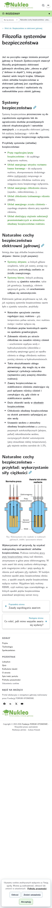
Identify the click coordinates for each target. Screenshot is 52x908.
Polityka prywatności (11, 679)
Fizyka (5, 643)
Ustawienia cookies (10, 683)
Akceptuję (26, 901)
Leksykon (6, 661)
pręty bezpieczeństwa (12, 556)
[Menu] (48, 5)
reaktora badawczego (16, 133)
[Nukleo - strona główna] (17, 713)
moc (21, 316)
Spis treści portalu (10, 676)
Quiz (4, 665)
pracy (42, 552)
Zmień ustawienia (32, 894)
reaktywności (20, 176)
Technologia (7, 646)
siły (26, 572)
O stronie (6, 672)
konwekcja (28, 285)
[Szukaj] (43, 5)
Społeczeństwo (8, 650)
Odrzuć (15, 894)
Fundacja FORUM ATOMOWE (35, 723)
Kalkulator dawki (9, 668)
